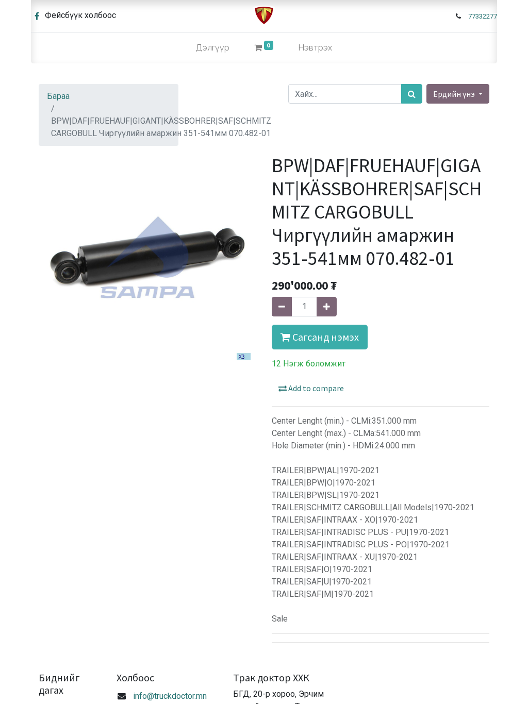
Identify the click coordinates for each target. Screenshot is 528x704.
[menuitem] (213, 48)
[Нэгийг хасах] (282, 306)
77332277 (482, 16)
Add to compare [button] (315, 388)
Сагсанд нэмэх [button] (324, 336)
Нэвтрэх (315, 48)
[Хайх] (411, 94)
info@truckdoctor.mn (170, 696)
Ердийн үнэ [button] (454, 94)
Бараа (58, 96)
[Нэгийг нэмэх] (327, 306)
